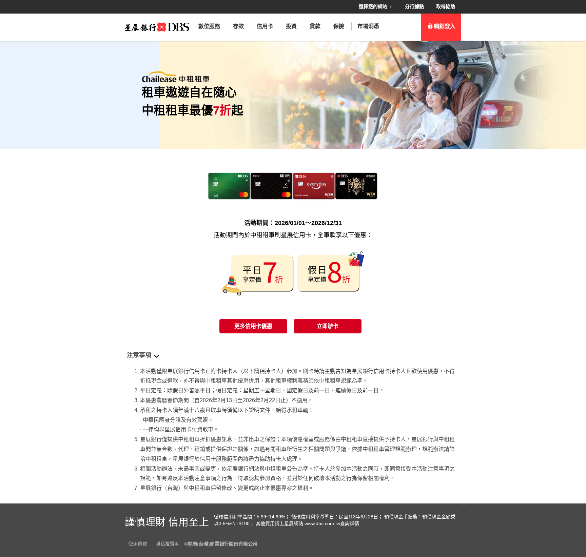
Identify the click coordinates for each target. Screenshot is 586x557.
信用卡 (265, 26)
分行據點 (414, 6)
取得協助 (445, 6)
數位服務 (209, 26)
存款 (238, 26)
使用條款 (137, 543)
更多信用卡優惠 (253, 326)
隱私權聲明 (167, 543)
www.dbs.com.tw (322, 523)
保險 (338, 26)
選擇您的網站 (376, 6)
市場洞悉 (368, 26)
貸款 (315, 26)
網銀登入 (444, 26)
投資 (291, 26)
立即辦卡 (327, 326)
